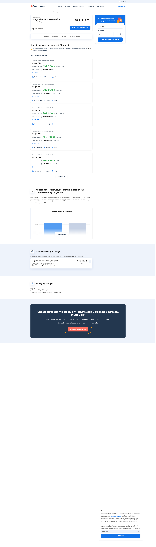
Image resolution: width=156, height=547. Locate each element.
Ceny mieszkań (41, 12)
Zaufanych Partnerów (116, 516)
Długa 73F (36, 110)
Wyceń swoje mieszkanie (80, 28)
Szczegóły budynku (75, 36)
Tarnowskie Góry (50, 12)
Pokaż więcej (61, 176)
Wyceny (64, 36)
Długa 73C (36, 63)
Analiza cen (55, 36)
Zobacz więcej (61, 234)
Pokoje (102, 30)
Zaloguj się (122, 6)
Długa (57, 12)
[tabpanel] (61, 118)
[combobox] (110, 26)
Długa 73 (36, 87)
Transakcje (45, 36)
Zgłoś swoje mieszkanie (78, 329)
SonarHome (33, 12)
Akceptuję (120, 536)
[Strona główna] (37, 6)
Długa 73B (36, 157)
